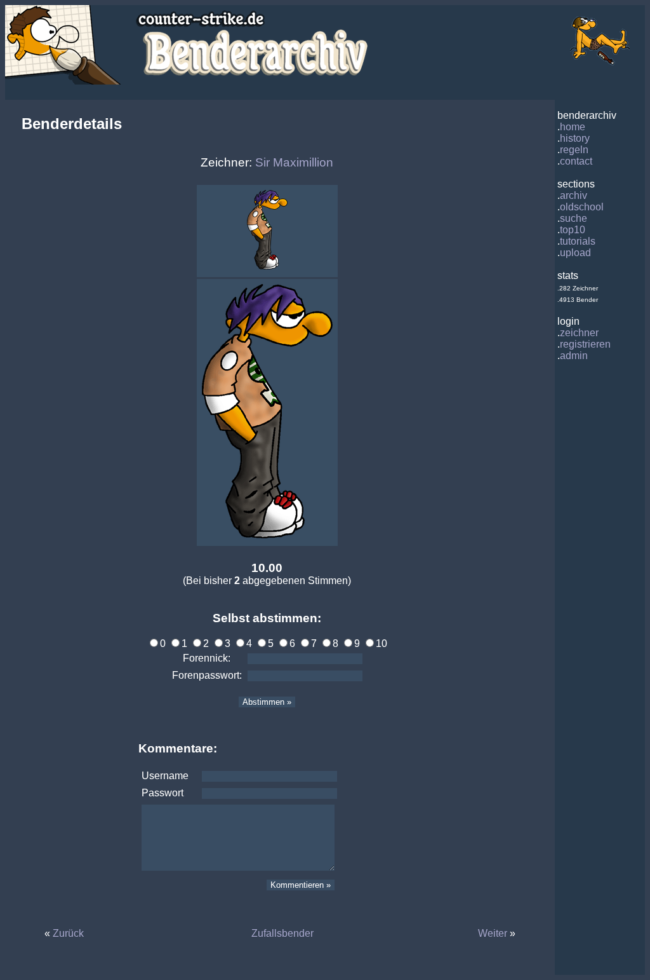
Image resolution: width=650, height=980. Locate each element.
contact (576, 161)
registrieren (585, 344)
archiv (573, 195)
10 (381, 643)
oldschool (582, 206)
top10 (572, 229)
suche (573, 218)
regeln (574, 149)
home (572, 126)
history (575, 138)
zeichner (579, 332)
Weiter (492, 933)
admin (574, 355)
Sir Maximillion (294, 162)
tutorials (577, 241)
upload (575, 252)
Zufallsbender (282, 933)
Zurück (68, 933)
